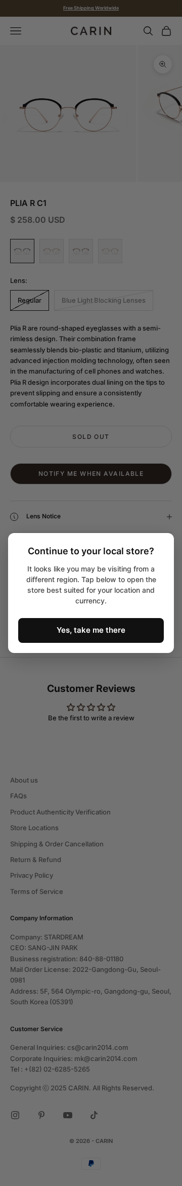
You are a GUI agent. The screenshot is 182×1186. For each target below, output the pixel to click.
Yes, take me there (91, 630)
